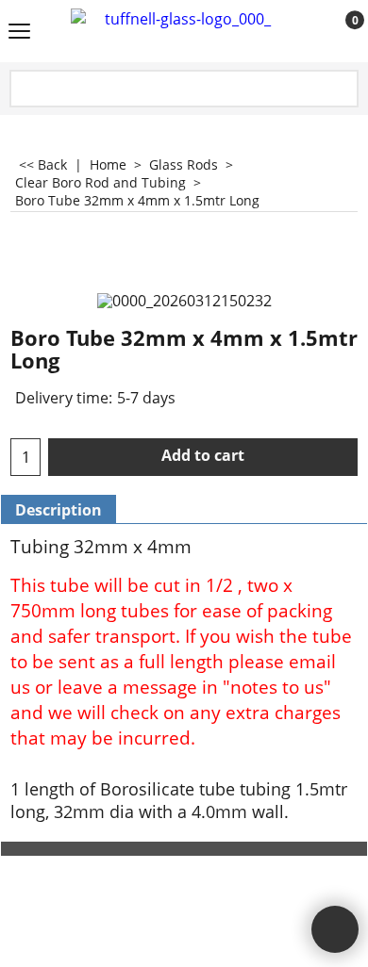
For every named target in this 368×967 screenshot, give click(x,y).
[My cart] (337, 32)
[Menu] (19, 33)
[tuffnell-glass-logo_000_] (180, 31)
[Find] (342, 90)
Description (58, 510)
